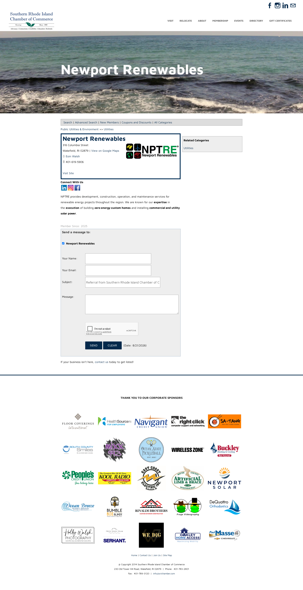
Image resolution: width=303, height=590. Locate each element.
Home (134, 555)
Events (238, 20)
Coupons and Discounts (136, 122)
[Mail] (293, 5)
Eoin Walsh (73, 156)
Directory (256, 20)
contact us (101, 361)
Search (67, 122)
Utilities (188, 148)
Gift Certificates (280, 20)
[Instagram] (277, 5)
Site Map (167, 555)
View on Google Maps (105, 150)
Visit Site (68, 173)
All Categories (163, 122)
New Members (109, 122)
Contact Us (145, 555)
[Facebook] (270, 5)
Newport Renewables (94, 138)
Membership (220, 20)
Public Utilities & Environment (80, 129)
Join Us (157, 555)
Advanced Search (86, 122)
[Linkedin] (285, 5)
